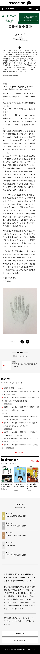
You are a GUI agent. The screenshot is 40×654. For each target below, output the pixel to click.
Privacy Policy (19, 640)
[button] (37, 477)
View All (34, 461)
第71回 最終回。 (15, 388)
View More (19, 453)
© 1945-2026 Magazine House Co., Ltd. (20, 650)
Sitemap (19, 634)
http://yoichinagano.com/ (10, 75)
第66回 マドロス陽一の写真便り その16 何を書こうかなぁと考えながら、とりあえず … (20, 426)
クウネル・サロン (28, 20)
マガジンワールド (20, 3)
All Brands (10, 9)
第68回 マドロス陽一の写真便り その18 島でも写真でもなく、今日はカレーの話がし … (20, 410)
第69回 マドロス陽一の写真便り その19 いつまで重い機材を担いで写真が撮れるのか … (20, 401)
